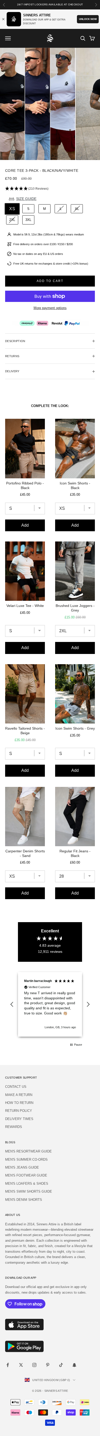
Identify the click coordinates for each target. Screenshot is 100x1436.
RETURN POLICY (18, 1111)
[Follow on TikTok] (61, 1364)
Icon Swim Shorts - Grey (75, 728)
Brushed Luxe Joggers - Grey (75, 608)
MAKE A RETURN (18, 1095)
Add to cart (50, 281)
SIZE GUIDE (26, 199)
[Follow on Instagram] (34, 1364)
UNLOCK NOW (88, 19)
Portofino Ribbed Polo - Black (25, 485)
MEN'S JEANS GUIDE (22, 1167)
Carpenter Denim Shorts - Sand (25, 853)
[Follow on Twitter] (21, 1364)
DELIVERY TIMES (19, 1119)
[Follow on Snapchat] (74, 1364)
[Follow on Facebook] (7, 1364)
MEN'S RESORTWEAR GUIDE (28, 1151)
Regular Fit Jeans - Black (75, 853)
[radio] (11, 208)
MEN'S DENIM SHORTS (23, 1200)
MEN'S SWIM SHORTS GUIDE (28, 1191)
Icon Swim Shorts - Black (75, 485)
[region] (50, 1004)
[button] (50, 189)
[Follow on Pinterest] (47, 1364)
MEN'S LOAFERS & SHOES (26, 1183)
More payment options (50, 308)
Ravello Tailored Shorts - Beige (25, 730)
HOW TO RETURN (19, 1103)
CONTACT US (15, 1087)
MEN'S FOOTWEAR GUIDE (26, 1175)
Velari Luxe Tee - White (25, 606)
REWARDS (13, 1127)
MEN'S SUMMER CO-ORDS (26, 1159)
